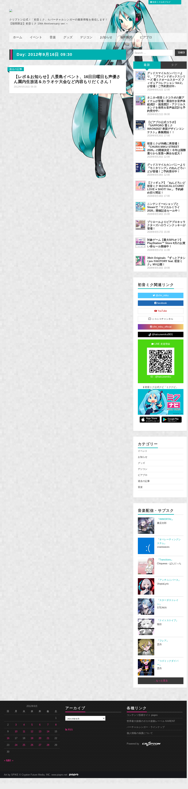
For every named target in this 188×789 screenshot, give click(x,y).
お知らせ (106, 37)
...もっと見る (161, 680)
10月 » (9, 760)
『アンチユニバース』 (169, 580)
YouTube (162, 311)
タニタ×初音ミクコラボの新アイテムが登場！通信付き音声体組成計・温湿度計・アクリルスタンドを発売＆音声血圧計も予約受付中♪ (166, 104)
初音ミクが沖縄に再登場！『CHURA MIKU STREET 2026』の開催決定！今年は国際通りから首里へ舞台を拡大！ (166, 148)
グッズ (68, 37)
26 (32, 745)
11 (24, 731)
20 (40, 738)
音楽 (53, 37)
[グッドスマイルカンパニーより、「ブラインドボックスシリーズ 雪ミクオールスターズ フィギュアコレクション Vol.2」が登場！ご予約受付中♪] (140, 76)
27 (40, 745)
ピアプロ (146, 37)
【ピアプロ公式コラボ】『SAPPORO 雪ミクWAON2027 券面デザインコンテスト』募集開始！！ (165, 127)
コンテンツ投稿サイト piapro (142, 715)
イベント (36, 37)
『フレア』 (163, 640)
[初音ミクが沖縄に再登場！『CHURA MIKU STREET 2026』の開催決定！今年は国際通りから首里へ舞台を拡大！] (140, 146)
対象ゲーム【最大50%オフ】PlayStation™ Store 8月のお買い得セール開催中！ (166, 243)
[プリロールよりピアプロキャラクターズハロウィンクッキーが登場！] (140, 224)
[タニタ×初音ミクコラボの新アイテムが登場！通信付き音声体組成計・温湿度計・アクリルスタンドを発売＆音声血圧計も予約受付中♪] (140, 100)
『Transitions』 (165, 559)
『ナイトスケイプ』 (167, 620)
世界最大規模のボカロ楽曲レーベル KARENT (151, 721)
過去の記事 (15, 69)
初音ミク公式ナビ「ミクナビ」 (161, 387)
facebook (161, 303)
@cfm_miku (161, 295)
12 (32, 731)
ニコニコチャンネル (162, 319)
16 (8, 738)
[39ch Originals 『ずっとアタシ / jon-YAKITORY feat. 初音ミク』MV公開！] (140, 260)
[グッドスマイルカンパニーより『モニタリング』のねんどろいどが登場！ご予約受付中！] (140, 167)
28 (48, 745)
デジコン (86, 37)
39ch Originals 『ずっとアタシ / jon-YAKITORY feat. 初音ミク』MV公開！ (166, 261)
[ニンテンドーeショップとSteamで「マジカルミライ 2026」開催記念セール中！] (140, 206)
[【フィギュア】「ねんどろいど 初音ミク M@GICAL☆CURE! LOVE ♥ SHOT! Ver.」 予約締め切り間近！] (140, 185)
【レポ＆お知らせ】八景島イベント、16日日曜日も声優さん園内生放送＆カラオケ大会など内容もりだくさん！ (67, 79)
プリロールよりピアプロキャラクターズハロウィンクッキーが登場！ (166, 225)
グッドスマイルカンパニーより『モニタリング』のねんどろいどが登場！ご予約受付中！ (166, 168)
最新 (147, 65)
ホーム (17, 37)
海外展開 (126, 37)
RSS (70, 729)
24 (16, 745)
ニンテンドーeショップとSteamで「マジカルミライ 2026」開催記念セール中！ (163, 207)
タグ (174, 65)
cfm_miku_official (161, 327)
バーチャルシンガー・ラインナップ (146, 727)
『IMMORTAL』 (165, 519)
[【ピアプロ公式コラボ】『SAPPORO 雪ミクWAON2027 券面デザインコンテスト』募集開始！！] (140, 125)
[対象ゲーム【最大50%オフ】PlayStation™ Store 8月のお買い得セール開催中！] (140, 242)
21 (48, 738)
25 (24, 745)
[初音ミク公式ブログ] (45, 10)
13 (40, 731)
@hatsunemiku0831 (162, 334)
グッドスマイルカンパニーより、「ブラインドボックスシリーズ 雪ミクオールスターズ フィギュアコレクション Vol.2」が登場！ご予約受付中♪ (166, 79)
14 (48, 731)
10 (16, 731)
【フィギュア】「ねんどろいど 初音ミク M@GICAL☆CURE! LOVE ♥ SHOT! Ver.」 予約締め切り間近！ (166, 187)
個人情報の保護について (140, 733)
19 (32, 738)
